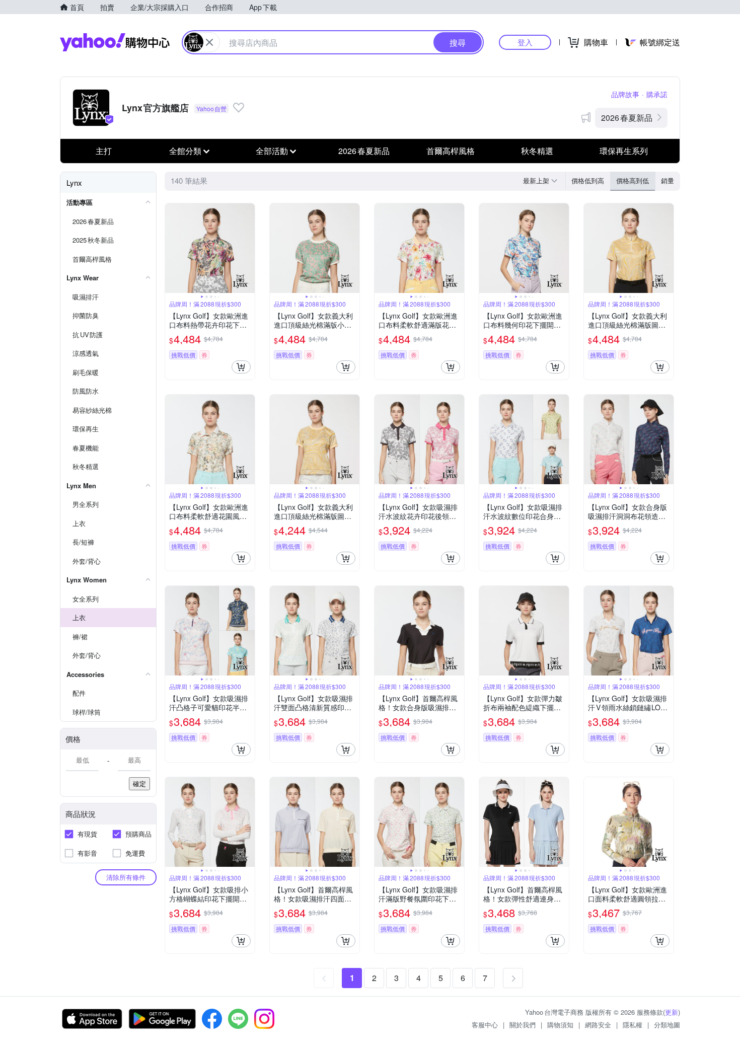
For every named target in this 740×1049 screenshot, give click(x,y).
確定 (139, 783)
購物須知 (560, 1024)
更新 (671, 1012)
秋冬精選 (537, 151)
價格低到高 (587, 180)
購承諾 (657, 94)
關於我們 (522, 1024)
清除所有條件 (125, 877)
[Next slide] (248, 248)
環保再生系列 (624, 151)
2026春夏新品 (626, 117)
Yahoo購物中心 (115, 42)
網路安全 (598, 1024)
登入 (525, 42)
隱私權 (632, 1024)
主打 (104, 151)
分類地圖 (667, 1024)
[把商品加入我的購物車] (241, 366)
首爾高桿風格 (450, 151)
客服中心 (485, 1024)
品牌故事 (625, 94)
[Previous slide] (171, 248)
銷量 (667, 180)
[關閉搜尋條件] (209, 42)
